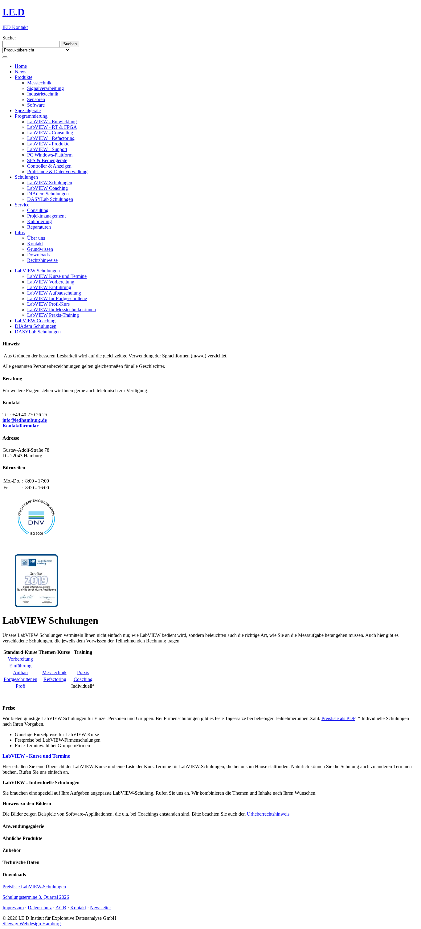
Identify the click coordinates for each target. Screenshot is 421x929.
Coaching (83, 679)
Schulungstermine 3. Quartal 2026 (35, 897)
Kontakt (78, 907)
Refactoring (54, 679)
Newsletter (100, 907)
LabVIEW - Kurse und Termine (36, 756)
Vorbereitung (20, 659)
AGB (60, 907)
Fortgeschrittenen (20, 679)
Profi (20, 686)
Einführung (20, 665)
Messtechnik (54, 672)
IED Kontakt (15, 27)
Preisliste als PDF (338, 718)
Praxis (83, 672)
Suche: (9, 37)
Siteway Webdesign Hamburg (31, 923)
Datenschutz (40, 907)
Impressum (13, 907)
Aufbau (20, 672)
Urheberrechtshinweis (268, 814)
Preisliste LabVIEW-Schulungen (34, 886)
